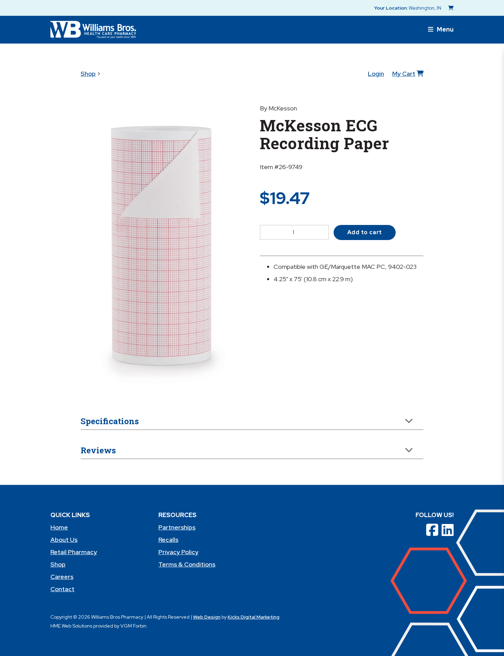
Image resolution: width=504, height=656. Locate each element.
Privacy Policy (178, 552)
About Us (63, 540)
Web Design (206, 617)
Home (59, 527)
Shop (88, 73)
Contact (62, 589)
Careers (61, 577)
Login (376, 73)
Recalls (168, 540)
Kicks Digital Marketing (253, 617)
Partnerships (176, 527)
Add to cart (364, 232)
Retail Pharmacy (73, 552)
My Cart (403, 73)
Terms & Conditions (186, 564)
